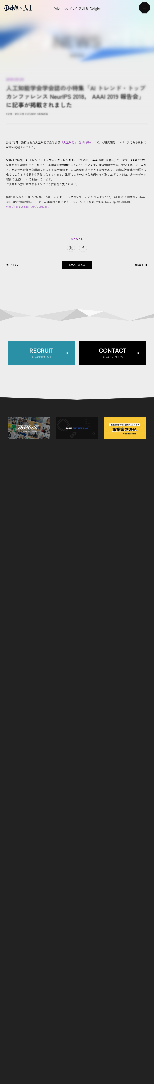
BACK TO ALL (77, 264)
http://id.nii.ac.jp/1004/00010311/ (28, 207)
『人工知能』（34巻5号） (76, 142)
